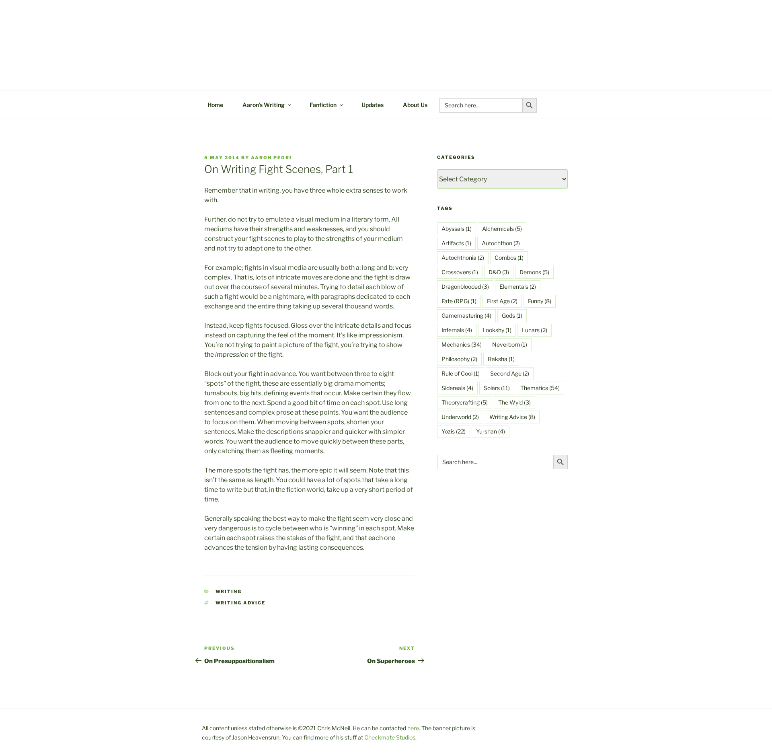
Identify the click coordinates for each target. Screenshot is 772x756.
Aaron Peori (271, 157)
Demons (534, 272)
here (413, 728)
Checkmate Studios (389, 737)
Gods (512, 315)
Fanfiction (323, 104)
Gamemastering (466, 315)
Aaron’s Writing (263, 104)
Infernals (456, 330)
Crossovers (459, 272)
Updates (372, 104)
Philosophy (459, 358)
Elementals (517, 286)
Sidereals (457, 387)
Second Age (509, 373)
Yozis (453, 431)
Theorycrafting (464, 402)
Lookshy (496, 330)
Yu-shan (490, 431)
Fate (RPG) (458, 301)
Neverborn (509, 344)
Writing (229, 591)
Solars (497, 387)
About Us (415, 104)
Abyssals (456, 228)
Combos (509, 257)
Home (215, 104)
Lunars (534, 330)
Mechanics (461, 344)
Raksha (501, 358)
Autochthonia (462, 257)
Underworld (460, 416)
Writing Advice (241, 603)
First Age (502, 301)
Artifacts (456, 243)
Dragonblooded (465, 286)
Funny (539, 301)
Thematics (540, 387)
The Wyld (514, 402)
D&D (499, 272)
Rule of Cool (460, 373)
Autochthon (501, 243)
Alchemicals (502, 228)
